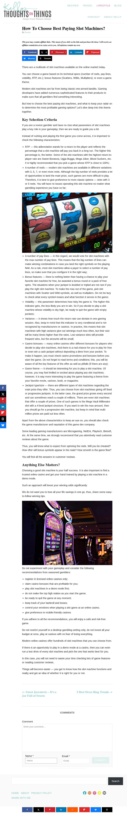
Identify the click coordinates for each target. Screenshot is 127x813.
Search (115, 781)
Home (15, 793)
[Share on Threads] (3, 419)
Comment (27, 721)
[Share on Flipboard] (3, 413)
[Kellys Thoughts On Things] (27, 11)
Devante (28, 32)
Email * (66, 756)
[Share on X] (3, 394)
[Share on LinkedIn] (3, 406)
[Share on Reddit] (72, 809)
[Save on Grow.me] (104, 52)
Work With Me (21, 797)
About (25, 793)
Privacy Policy (41, 793)
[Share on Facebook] (3, 388)
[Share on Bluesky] (3, 425)
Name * (29, 756)
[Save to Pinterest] (50, 809)
